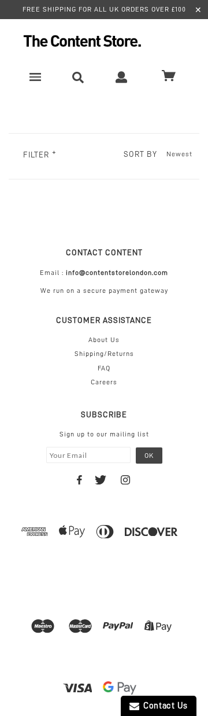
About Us (104, 339)
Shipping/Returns (104, 353)
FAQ (104, 368)
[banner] (104, 41)
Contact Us (163, 706)
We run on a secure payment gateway (104, 290)
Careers (104, 382)
